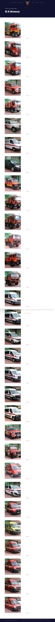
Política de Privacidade (27, 313)
